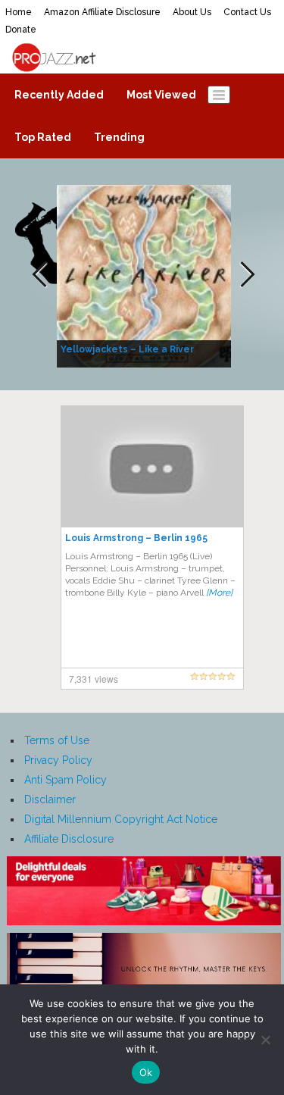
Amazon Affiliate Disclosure (102, 12)
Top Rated (42, 137)
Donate (20, 29)
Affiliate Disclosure (69, 839)
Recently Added (59, 95)
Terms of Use (56, 740)
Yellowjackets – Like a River (127, 349)
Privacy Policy (58, 760)
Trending (119, 137)
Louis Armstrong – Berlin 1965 (136, 538)
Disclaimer (50, 799)
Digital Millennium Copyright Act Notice (120, 819)
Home (18, 12)
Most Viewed (161, 95)
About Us (192, 12)
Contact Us (247, 12)
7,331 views (93, 678)
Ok (146, 1072)
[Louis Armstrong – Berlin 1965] (152, 466)
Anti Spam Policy (65, 780)
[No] (265, 1039)
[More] (219, 592)
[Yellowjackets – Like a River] (146, 275)
